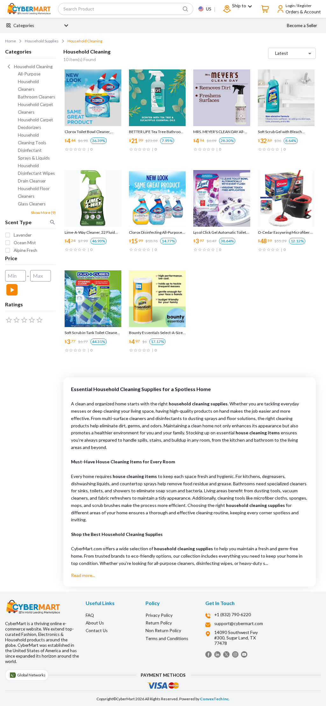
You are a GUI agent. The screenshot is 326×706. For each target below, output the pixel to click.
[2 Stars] (16, 320)
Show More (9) (43, 212)
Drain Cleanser (32, 180)
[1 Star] (9, 320)
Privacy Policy (159, 615)
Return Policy (158, 622)
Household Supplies (42, 41)
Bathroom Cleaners (36, 96)
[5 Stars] (39, 320)
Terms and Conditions (166, 638)
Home (10, 41)
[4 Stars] (32, 320)
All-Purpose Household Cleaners (29, 81)
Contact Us (97, 630)
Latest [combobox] (281, 53)
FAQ (90, 615)
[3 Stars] (24, 320)
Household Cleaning (84, 41)
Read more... (83, 575)
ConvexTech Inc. (215, 698)
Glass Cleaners (32, 203)
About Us (95, 622)
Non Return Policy (163, 630)
